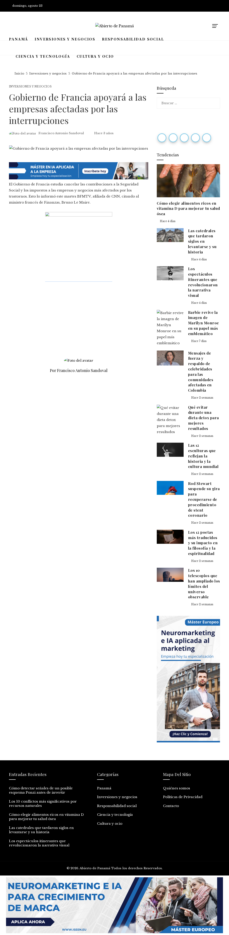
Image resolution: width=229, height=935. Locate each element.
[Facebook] (161, 137)
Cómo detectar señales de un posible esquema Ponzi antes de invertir (41, 790)
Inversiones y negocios (30, 86)
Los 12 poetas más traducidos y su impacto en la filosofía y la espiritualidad (203, 543)
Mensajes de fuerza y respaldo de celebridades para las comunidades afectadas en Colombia (200, 372)
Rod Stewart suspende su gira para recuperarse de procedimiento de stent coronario (204, 499)
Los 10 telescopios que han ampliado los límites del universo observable (204, 583)
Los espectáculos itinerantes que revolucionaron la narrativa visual (203, 282)
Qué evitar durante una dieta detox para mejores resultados (203, 418)
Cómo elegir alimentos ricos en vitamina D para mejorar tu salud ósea (188, 208)
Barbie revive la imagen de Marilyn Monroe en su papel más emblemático (203, 323)
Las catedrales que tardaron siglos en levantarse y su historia (202, 241)
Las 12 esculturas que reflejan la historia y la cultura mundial (203, 456)
